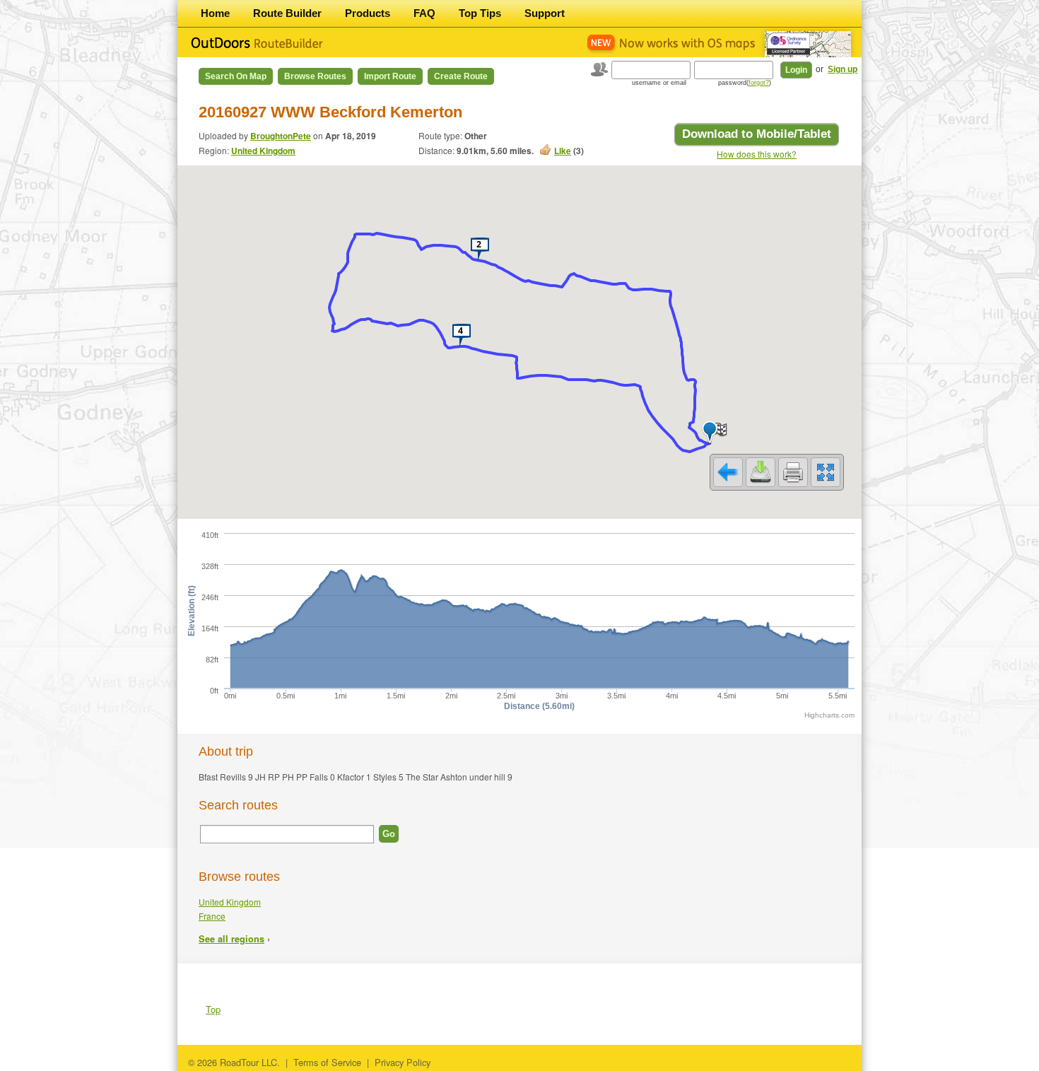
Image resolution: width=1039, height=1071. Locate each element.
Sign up (842, 69)
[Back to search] (728, 472)
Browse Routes (315, 76)
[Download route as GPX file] (760, 472)
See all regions (231, 938)
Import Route (390, 76)
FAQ (424, 13)
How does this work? (757, 154)
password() (744, 82)
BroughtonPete (280, 135)
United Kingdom (263, 150)
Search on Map (235, 76)
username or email (659, 82)
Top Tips (480, 13)
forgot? (759, 82)
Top (213, 1009)
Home (215, 13)
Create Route (461, 76)
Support (544, 13)
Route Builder (287, 13)
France (212, 916)
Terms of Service (327, 1062)
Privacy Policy (402, 1062)
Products (367, 13)
